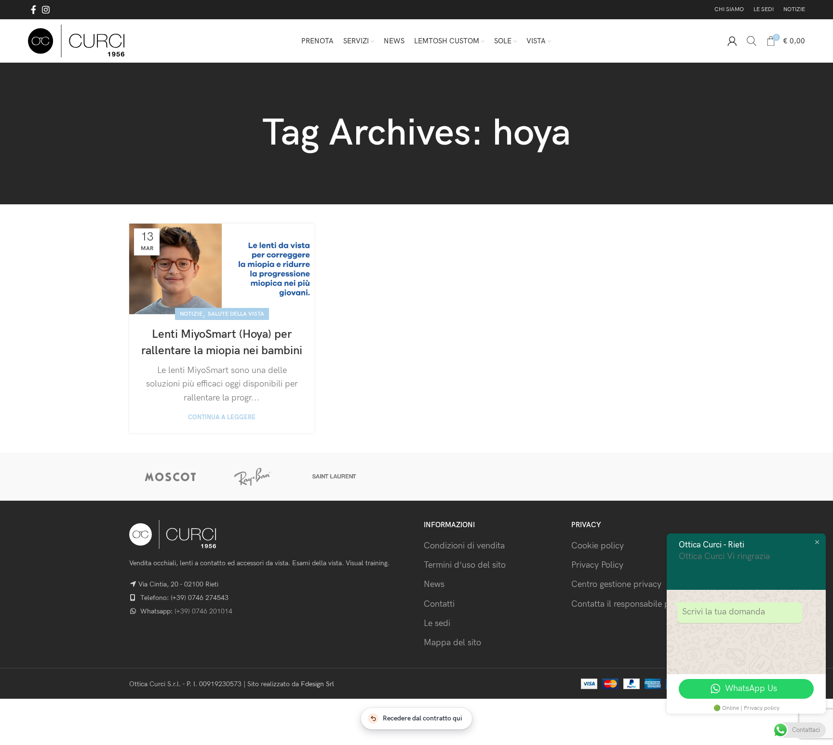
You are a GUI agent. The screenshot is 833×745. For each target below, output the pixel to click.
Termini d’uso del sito (465, 565)
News (434, 584)
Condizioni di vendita (464, 546)
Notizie (191, 314)
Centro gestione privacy (616, 584)
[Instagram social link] (46, 9)
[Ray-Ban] (252, 476)
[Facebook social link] (33, 9)
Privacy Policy (597, 565)
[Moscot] (170, 476)
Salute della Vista (236, 314)
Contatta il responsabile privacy (631, 604)
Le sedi (437, 623)
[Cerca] (751, 41)
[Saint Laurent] (335, 476)
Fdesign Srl (317, 684)
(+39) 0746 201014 (203, 611)
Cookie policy (597, 546)
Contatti (439, 604)
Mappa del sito (452, 643)
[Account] (732, 41)
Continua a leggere (221, 417)
